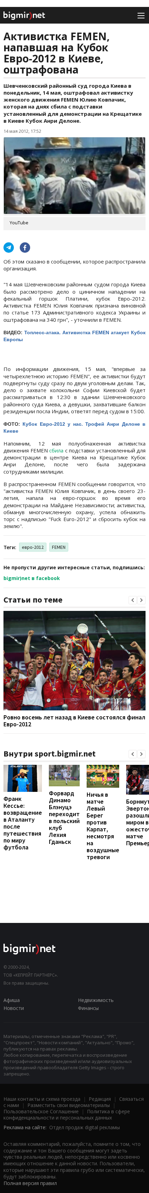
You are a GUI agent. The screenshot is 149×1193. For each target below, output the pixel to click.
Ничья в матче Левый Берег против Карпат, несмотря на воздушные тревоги (103, 825)
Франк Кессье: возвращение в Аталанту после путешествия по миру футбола (22, 823)
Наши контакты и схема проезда (41, 1099)
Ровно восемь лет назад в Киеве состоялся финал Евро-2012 (74, 720)
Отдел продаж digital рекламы (84, 1127)
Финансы (88, 1008)
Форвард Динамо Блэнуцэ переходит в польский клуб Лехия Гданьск (64, 817)
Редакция (100, 1099)
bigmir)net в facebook (31, 578)
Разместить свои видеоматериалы (68, 1105)
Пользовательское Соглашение (41, 1111)
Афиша (11, 1000)
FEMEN (58, 547)
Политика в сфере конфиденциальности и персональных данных (66, 1114)
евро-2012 (33, 547)
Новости (13, 1008)
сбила (56, 450)
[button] (133, 600)
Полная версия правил (30, 1183)
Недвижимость (96, 1000)
